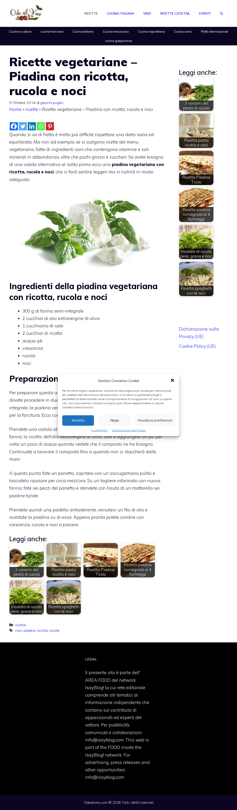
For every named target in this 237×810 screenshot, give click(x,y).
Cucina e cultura (20, 31)
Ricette (91, 13)
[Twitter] (23, 126)
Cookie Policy (99, 430)
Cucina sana (183, 31)
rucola (54, 630)
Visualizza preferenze (154, 420)
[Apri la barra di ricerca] (221, 13)
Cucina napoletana (151, 31)
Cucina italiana (120, 13)
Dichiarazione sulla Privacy (129, 430)
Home (15, 109)
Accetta (78, 420)
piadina (29, 630)
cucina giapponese (118, 41)
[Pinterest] (50, 126)
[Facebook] (14, 126)
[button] (172, 380)
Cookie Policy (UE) (197, 346)
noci (18, 630)
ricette (32, 109)
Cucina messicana (116, 31)
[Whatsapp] (41, 126)
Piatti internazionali (214, 31)
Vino (147, 13)
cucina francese (52, 31)
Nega (114, 420)
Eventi (205, 13)
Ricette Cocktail (175, 13)
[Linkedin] (32, 126)
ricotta (42, 630)
